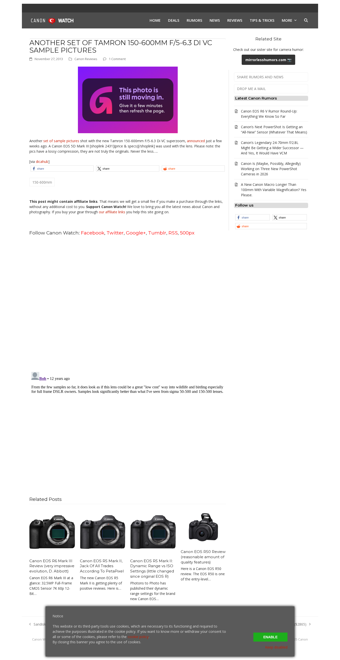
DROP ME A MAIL (251, 88)
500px (187, 233)
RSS (173, 233)
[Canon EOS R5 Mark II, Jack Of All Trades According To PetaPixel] (102, 531)
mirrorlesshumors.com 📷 (268, 59)
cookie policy (138, 636)
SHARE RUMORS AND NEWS (260, 77)
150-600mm (42, 182)
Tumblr (157, 233)
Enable (270, 637)
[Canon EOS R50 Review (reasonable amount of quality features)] (203, 527)
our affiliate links (112, 212)
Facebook (92, 233)
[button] (306, 20)
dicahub (42, 161)
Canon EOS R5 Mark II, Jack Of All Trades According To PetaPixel (102, 565)
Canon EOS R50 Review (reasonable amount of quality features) (203, 556)
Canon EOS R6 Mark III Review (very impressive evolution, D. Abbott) (51, 565)
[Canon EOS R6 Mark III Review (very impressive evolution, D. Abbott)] (52, 531)
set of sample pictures (61, 140)
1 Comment (117, 59)
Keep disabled (276, 647)
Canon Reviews (85, 59)
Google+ (136, 233)
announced (195, 140)
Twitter (115, 233)
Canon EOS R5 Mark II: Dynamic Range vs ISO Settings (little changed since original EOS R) (152, 568)
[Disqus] (127, 303)
